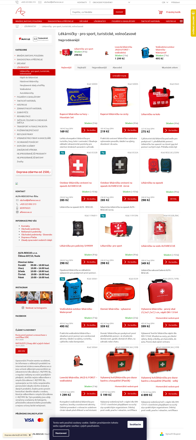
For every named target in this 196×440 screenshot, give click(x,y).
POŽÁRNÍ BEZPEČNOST (28, 130)
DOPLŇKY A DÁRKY (26, 145)
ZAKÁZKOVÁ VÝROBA (27, 149)
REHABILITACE (23, 116)
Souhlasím (135, 424)
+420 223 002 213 (28, 204)
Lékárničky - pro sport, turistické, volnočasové (34, 72)
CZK (164, 2)
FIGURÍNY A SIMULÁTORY (28, 96)
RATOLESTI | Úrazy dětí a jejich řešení (33, 343)
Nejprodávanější (99, 67)
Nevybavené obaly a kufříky (32, 85)
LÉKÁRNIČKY (23, 67)
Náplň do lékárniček (29, 77)
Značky (20, 161)
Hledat (119, 12)
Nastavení (61, 432)
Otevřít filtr (119, 75)
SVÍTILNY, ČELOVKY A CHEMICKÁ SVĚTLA (32, 121)
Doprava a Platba (29, 237)
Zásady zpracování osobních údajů (36, 240)
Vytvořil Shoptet (173, 433)
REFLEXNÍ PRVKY (25, 134)
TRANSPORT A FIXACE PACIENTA (32, 126)
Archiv (21, 351)
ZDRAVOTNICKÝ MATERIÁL (29, 108)
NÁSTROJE (22, 104)
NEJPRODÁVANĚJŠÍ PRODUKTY (31, 153)
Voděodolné (25, 89)
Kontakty (82, 2)
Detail (173, 198)
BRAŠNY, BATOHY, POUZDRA (30, 55)
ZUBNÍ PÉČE (22, 112)
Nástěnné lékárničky (29, 81)
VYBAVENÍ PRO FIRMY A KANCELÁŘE (34, 138)
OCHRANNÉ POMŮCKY (27, 142)
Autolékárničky (27, 93)
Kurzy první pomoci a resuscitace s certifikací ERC (31, 336)
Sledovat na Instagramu (36, 307)
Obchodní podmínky (103, 2)
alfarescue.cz (26, 212)
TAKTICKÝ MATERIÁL (26, 100)
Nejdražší (81, 67)
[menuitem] (29, 21)
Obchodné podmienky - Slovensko (36, 234)
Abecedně (117, 67)
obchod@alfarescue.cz (30, 200)
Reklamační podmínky (31, 231)
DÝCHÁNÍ (21, 63)
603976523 (25, 208)
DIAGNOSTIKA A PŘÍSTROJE (30, 59)
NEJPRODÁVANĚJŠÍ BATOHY (30, 157)
